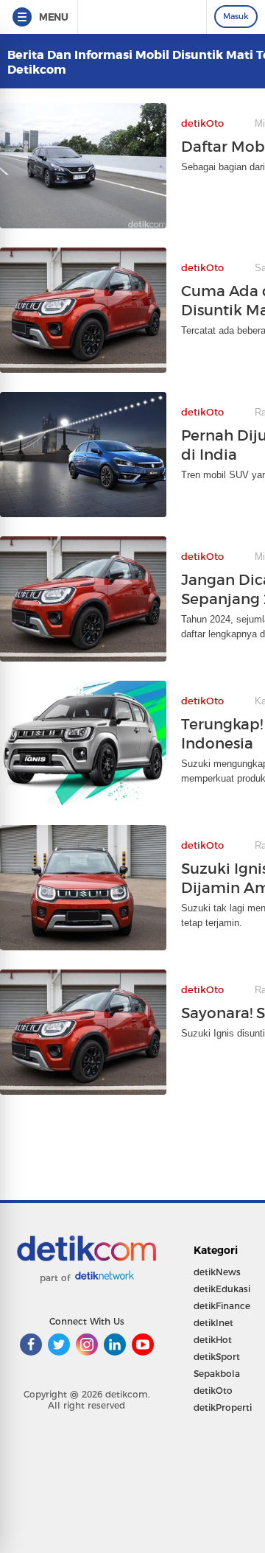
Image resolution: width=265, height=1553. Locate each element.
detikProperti (223, 1407)
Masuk (236, 16)
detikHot (213, 1339)
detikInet (213, 1322)
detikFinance (222, 1305)
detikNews (217, 1271)
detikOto (213, 1390)
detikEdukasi (222, 1288)
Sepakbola (217, 1373)
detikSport (217, 1356)
